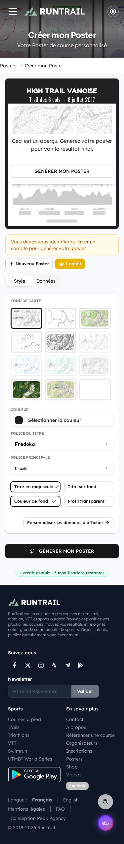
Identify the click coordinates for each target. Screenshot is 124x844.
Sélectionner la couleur (54, 420)
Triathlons (18, 735)
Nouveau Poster (32, 263)
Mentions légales (26, 809)
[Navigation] (13, 11)
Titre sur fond (82, 486)
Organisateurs (82, 743)
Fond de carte (26, 300)
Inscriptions (79, 751)
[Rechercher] (105, 802)
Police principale (30, 457)
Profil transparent (86, 501)
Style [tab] (19, 281)
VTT (12, 743)
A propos (76, 727)
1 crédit (73, 263)
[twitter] (27, 665)
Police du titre (27, 433)
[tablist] (32, 281)
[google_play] (80, 665)
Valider (85, 691)
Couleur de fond (31, 501)
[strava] (54, 665)
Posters (8, 66)
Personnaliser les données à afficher (65, 522)
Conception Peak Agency (38, 818)
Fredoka (25, 444)
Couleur (20, 409)
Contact (74, 719)
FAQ (60, 809)
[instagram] (41, 665)
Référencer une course (90, 735)
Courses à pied (24, 719)
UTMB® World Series (30, 759)
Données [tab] (46, 281)
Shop (72, 767)
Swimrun (17, 751)
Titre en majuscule (33, 486)
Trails (14, 727)
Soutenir (77, 785)
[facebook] (14, 665)
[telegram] (67, 665)
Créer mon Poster (42, 66)
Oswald (21, 468)
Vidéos (74, 775)
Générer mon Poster (62, 171)
